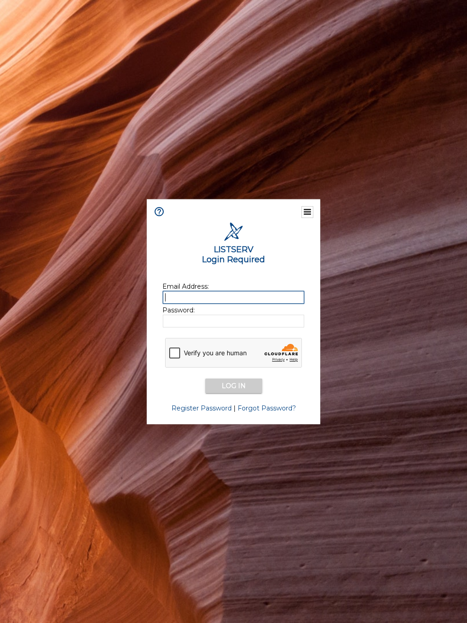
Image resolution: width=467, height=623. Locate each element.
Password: (178, 310)
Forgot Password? (267, 408)
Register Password (201, 408)
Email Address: (185, 286)
